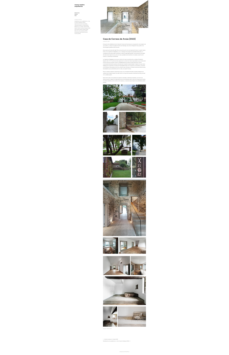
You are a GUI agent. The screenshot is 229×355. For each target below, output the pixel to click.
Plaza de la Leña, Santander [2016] (81, 30)
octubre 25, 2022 (106, 41)
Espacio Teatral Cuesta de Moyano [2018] (82, 28)
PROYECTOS (109, 328)
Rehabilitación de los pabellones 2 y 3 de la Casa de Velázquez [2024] (116, 341)
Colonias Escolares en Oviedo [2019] (81, 25)
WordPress (127, 351)
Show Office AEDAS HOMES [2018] (81, 29)
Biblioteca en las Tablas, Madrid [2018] (82, 26)
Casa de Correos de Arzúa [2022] (81, 23)
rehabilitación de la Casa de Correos (116, 44)
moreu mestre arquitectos (79, 5)
